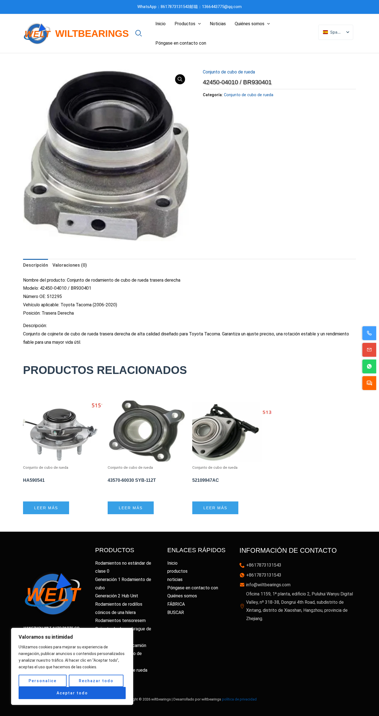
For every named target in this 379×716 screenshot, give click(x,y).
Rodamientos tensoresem (120, 620)
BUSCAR (175, 612)
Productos (185, 23)
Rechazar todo (96, 681)
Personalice (43, 681)
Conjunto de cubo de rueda (229, 72)
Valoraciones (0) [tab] (69, 265)
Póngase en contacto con (180, 43)
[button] (198, 24)
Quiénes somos (249, 23)
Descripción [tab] (35, 265)
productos (177, 571)
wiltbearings (92, 33)
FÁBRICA (176, 604)
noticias (175, 579)
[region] (72, 666)
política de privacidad (239, 699)
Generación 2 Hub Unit (116, 595)
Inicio (160, 23)
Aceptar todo (72, 693)
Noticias (218, 23)
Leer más (46, 508)
